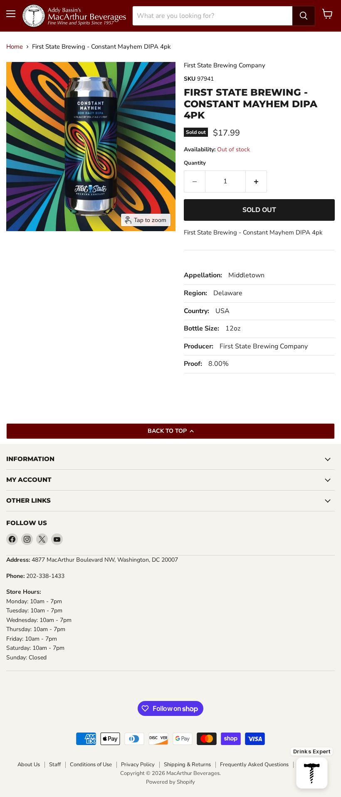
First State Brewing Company (224, 65)
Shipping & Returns (187, 764)
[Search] (303, 15)
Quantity (195, 163)
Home (14, 46)
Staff (55, 764)
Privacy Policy (138, 764)
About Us (28, 764)
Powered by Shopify (170, 782)
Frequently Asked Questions (254, 764)
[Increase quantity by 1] (256, 181)
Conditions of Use (91, 764)
